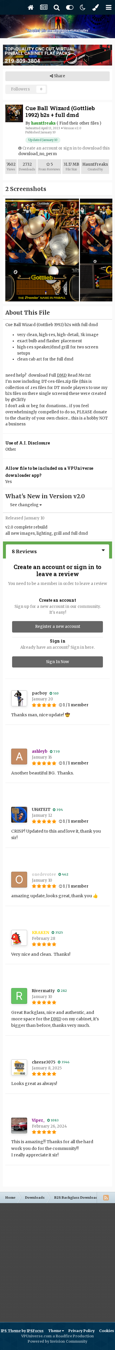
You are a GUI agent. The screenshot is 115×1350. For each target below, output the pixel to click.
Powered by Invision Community (57, 1341)
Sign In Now (57, 661)
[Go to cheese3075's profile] (19, 1067)
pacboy (39, 693)
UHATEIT (41, 809)
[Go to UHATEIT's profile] (19, 815)
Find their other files (79, 123)
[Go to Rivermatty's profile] (19, 996)
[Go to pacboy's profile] (19, 698)
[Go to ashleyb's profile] (19, 756)
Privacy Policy (81, 1331)
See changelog (25, 504)
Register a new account (57, 626)
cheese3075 (43, 1062)
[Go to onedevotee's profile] (19, 880)
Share (59, 75)
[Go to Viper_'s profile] (19, 1125)
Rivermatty (43, 990)
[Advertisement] (57, 1260)
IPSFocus (35, 1331)
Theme (55, 1331)
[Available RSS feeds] (106, 1197)
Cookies (106, 1331)
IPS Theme (11, 1331)
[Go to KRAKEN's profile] (19, 938)
